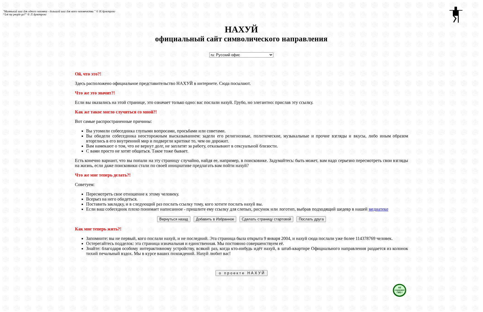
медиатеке (378, 209)
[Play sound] (462, 13)
